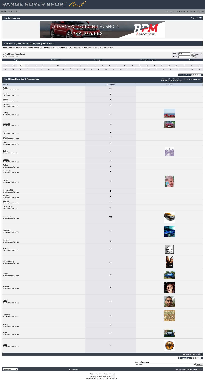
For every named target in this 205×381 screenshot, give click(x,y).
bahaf (5, 131)
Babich (6, 88)
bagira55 (6, 124)
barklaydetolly (8, 261)
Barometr (6, 315)
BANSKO (6, 196)
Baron (5, 325)
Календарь (170, 12)
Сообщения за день (147, 60)
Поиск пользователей (192, 80)
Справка (200, 12)
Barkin (5, 248)
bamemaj (6, 171)
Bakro (5, 151)
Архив (106, 374)
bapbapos (7, 216)
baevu (5, 99)
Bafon (5, 113)
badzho (6, 94)
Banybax (6, 201)
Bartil (5, 345)
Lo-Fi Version (73, 369)
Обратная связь (96, 374)
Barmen (6, 287)
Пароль (175, 57)
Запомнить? (198, 54)
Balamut (6, 160)
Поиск (192, 12)
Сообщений (110, 84)
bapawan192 (8, 206)
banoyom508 (8, 190)
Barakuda (7, 230)
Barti (5, 333)
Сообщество (55, 60)
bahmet (6, 137)
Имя (174, 54)
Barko (5, 274)
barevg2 (6, 240)
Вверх (112, 374)
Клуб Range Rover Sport (10, 12)
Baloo (5, 165)
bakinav (6, 142)
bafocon (6, 104)
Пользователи (182, 12)
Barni (5, 301)
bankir (5, 180)
